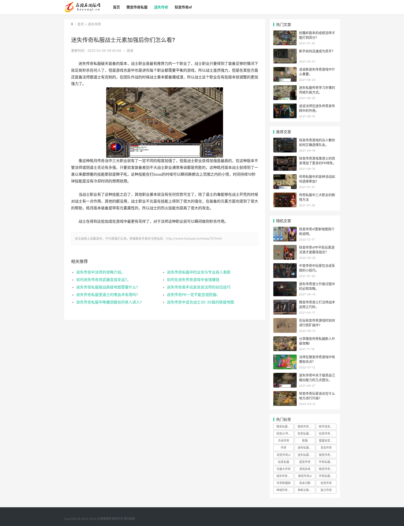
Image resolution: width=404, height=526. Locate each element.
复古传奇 (326, 490)
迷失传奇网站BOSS (285, 476)
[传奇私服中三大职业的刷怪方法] (285, 195)
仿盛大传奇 (284, 469)
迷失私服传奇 (306, 447)
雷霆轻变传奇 (327, 440)
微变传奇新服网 (327, 455)
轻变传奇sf (183, 7)
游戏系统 (304, 469)
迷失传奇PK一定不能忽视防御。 (193, 294)
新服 (305, 440)
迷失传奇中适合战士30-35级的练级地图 (200, 302)
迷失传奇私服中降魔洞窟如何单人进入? (109, 302)
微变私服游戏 (284, 426)
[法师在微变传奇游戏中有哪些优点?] (285, 357)
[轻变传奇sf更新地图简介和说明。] (285, 230)
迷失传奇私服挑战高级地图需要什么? (107, 287)
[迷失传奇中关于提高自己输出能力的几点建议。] (285, 376)
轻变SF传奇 (283, 433)
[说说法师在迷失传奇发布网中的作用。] (285, 106)
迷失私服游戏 (306, 455)
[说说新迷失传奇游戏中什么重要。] (285, 70)
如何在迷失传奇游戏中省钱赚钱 (193, 279)
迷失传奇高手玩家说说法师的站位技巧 (199, 287)
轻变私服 (283, 462)
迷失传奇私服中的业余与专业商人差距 (199, 272)
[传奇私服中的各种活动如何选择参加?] (285, 177)
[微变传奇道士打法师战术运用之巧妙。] (285, 303)
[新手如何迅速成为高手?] (285, 52)
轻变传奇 (326, 483)
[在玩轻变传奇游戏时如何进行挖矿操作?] (285, 321)
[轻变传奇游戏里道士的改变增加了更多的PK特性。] (285, 159)
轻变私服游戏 (306, 433)
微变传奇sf (305, 476)
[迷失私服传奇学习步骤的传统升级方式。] (285, 88)
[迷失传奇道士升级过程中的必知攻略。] (285, 284)
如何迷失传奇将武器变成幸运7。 (103, 279)
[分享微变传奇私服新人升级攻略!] (285, 339)
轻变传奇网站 (327, 433)
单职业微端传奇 (306, 490)
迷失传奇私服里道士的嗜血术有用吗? (107, 294)
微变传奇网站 (327, 469)
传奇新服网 (284, 483)
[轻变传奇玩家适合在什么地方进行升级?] (285, 394)
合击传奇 (283, 440)
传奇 (283, 447)
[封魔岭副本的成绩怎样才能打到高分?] (285, 33)
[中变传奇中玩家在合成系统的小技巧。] (285, 266)
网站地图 (129, 518)
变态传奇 (326, 447)
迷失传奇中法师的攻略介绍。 (100, 272)
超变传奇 (304, 462)
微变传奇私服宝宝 (306, 426)
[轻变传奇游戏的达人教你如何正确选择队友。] (285, 141)
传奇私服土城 (327, 462)
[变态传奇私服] (82, 4)
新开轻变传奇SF (327, 426)
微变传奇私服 (137, 7)
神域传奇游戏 (284, 490)
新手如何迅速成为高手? (316, 51)
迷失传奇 (161, 7)
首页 (116, 7)
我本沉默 (304, 483)
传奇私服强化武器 (327, 476)
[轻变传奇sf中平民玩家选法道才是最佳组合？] (285, 248)
